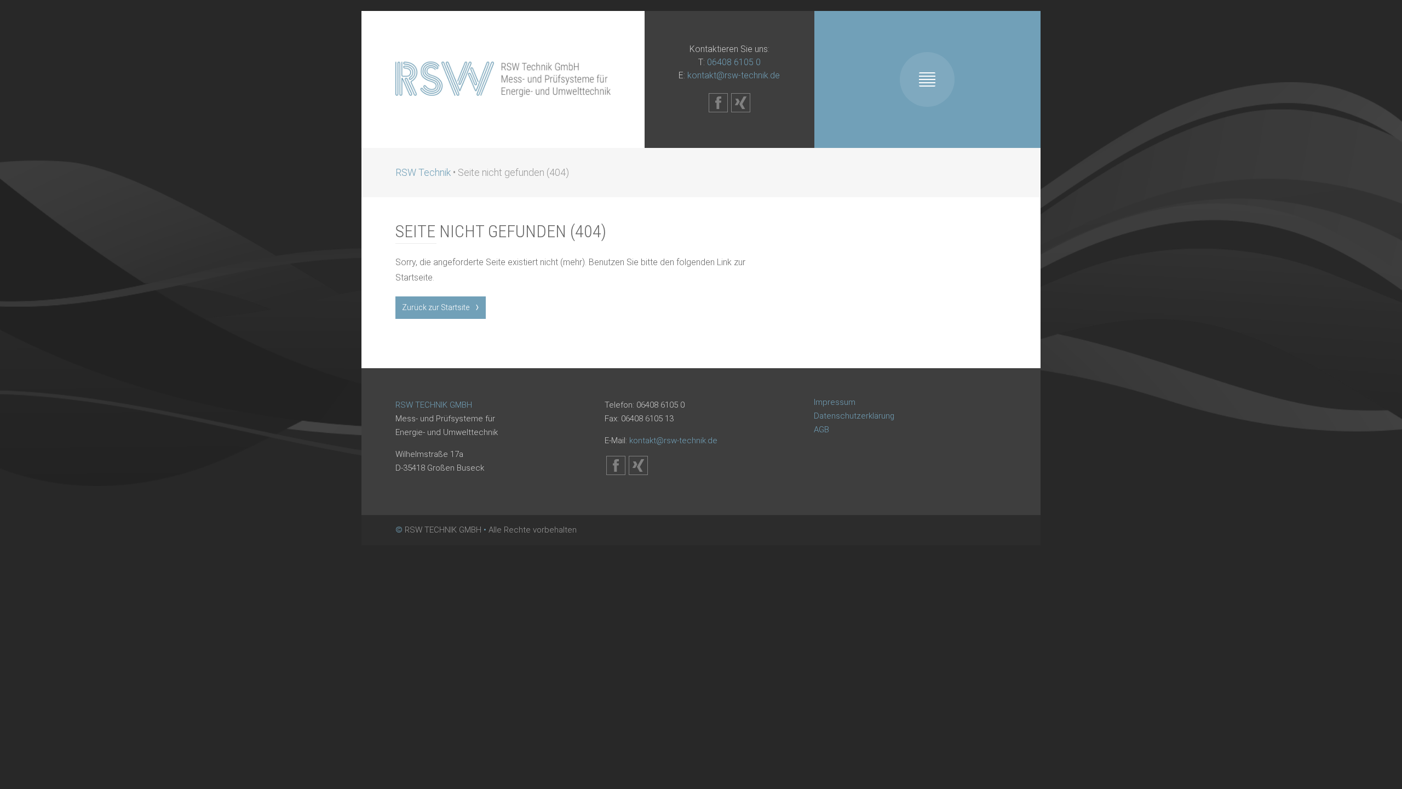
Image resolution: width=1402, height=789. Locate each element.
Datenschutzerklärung (854, 416)
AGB (821, 429)
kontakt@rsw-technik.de (733, 75)
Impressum (834, 402)
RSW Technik (423, 172)
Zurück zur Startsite (435, 307)
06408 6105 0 (734, 62)
